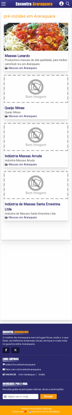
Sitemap (47, 409)
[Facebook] (6, 350)
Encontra (34, 3)
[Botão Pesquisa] (68, 3)
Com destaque (26, 374)
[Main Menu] (3, 3)
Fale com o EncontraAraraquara (23, 369)
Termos (24, 409)
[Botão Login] (61, 4)
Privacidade (36, 409)
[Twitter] (15, 350)
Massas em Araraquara (23, 68)
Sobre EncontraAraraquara (20, 364)
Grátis (41, 374)
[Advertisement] (36, 281)
